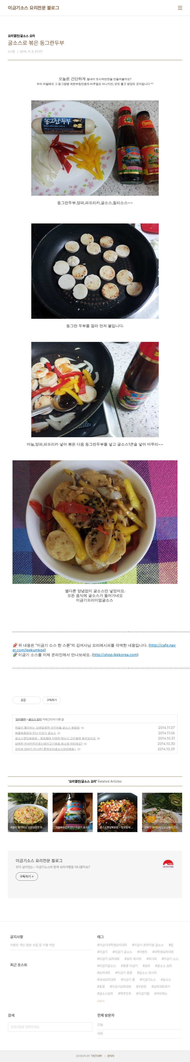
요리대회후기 (161, 986)
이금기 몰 (129, 979)
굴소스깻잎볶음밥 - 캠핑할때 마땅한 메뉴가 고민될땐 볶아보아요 (55, 738)
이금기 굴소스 (123, 952)
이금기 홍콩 (124, 973)
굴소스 (167, 979)
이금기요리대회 (121, 986)
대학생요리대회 (164, 952)
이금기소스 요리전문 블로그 (33, 8)
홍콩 (102, 986)
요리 (147, 966)
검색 (88, 1026)
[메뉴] (180, 7)
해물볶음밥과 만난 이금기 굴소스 (35, 733)
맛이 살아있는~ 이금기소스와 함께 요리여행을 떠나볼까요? (53, 867)
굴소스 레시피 (148, 973)
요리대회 (104, 973)
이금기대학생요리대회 (113, 945)
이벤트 (143, 952)
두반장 (142, 986)
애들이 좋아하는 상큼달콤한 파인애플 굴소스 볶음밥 (47, 727)
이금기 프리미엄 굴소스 (149, 945)
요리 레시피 (134, 959)
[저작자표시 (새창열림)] (63, 700)
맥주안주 (125, 993)
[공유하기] (30, 700)
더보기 (100, 1001)
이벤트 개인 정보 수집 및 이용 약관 (32, 945)
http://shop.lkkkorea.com (115, 654)
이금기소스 (149, 979)
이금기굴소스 (107, 966)
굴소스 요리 (34, 719)
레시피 (152, 959)
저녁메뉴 (161, 993)
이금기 (103, 952)
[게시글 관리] (36, 700)
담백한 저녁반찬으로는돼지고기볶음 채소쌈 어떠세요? (48, 743)
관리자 (110, 1056)
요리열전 (21, 719)
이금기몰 (143, 993)
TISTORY (96, 1056)
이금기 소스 (171, 959)
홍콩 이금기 (130, 966)
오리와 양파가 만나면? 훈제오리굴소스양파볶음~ (45, 749)
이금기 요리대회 (109, 959)
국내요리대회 (107, 979)
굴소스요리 (106, 993)
